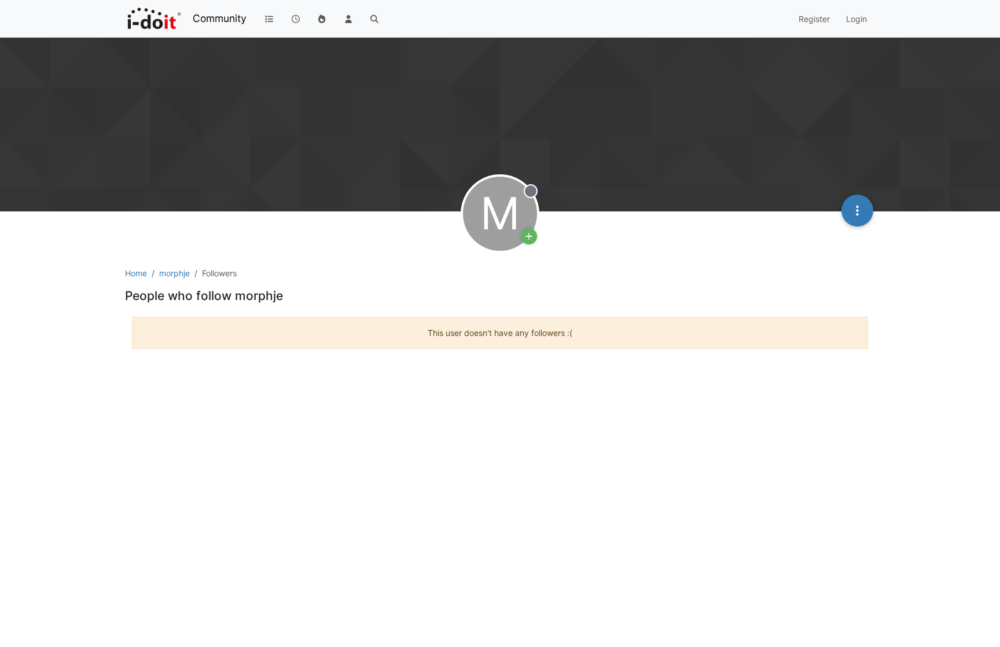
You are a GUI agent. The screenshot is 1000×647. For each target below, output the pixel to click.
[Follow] (529, 236)
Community (220, 18)
